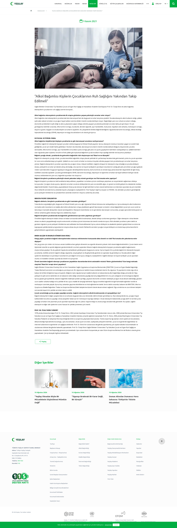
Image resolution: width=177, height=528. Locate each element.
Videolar (139, 466)
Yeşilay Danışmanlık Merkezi (116, 448)
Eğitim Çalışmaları (117, 3)
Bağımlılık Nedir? (84, 444)
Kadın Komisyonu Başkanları (59, 483)
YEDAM (77, 3)
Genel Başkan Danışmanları (58, 474)
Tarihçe (52, 444)
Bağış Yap (93, 3)
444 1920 (20, 461)
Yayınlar (138, 448)
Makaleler (41, 10)
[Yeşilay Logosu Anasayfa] (17, 3)
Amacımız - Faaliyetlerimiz (58, 457)
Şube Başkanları (55, 479)
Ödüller (138, 470)
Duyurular (139, 452)
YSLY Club (110, 479)
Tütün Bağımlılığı (84, 466)
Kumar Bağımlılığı (84, 452)
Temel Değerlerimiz (56, 461)
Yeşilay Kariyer (112, 457)
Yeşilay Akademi (112, 461)
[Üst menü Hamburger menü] (147, 3)
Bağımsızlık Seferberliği (134, 3)
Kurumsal (58, 3)
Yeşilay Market (112, 474)
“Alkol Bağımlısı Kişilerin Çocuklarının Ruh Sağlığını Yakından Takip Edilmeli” (77, 10)
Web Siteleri (140, 474)
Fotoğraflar (140, 461)
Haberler (139, 444)
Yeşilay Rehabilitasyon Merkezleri (118, 452)
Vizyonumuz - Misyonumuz (58, 452)
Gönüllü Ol (103, 3)
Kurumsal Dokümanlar (57, 496)
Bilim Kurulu (54, 470)
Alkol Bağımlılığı (84, 448)
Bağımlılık (68, 3)
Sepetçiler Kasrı (55, 501)
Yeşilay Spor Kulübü (113, 466)
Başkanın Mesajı (55, 448)
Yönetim (52, 466)
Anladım (116, 525)
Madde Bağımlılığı (84, 457)
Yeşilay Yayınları (112, 470)
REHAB (84, 3)
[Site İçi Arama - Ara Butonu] (173, 3)
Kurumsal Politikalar (56, 492)
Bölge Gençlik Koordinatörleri (59, 488)
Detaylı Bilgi (108, 525)
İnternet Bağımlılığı (85, 461)
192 (19, 463)
